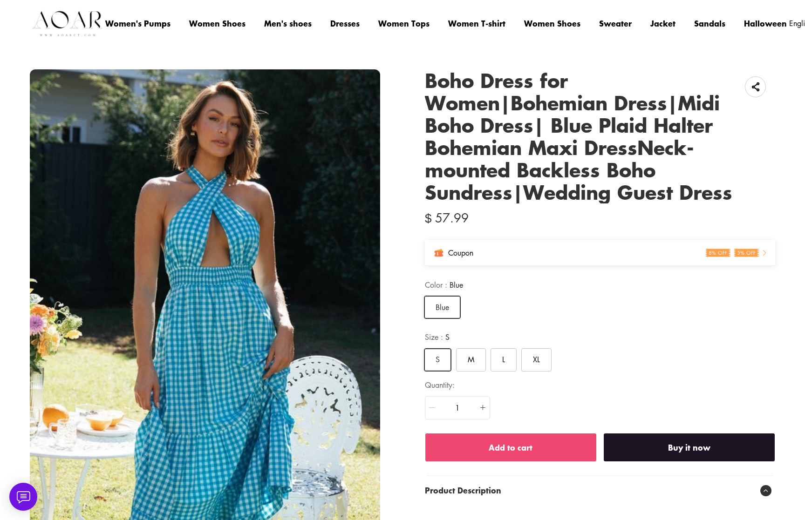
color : (444, 285)
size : (437, 337)
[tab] (600, 491)
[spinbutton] (457, 407)
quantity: (440, 385)
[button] (432, 408)
